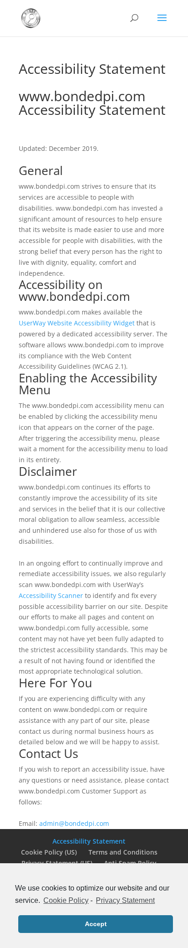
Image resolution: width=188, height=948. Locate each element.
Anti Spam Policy (130, 863)
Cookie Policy (66, 900)
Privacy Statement (125, 900)
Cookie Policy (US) (49, 852)
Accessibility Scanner (51, 595)
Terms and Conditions (123, 852)
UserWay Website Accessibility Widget (77, 323)
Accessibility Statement (88, 841)
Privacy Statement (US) (56, 863)
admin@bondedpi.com (74, 823)
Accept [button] (96, 923)
